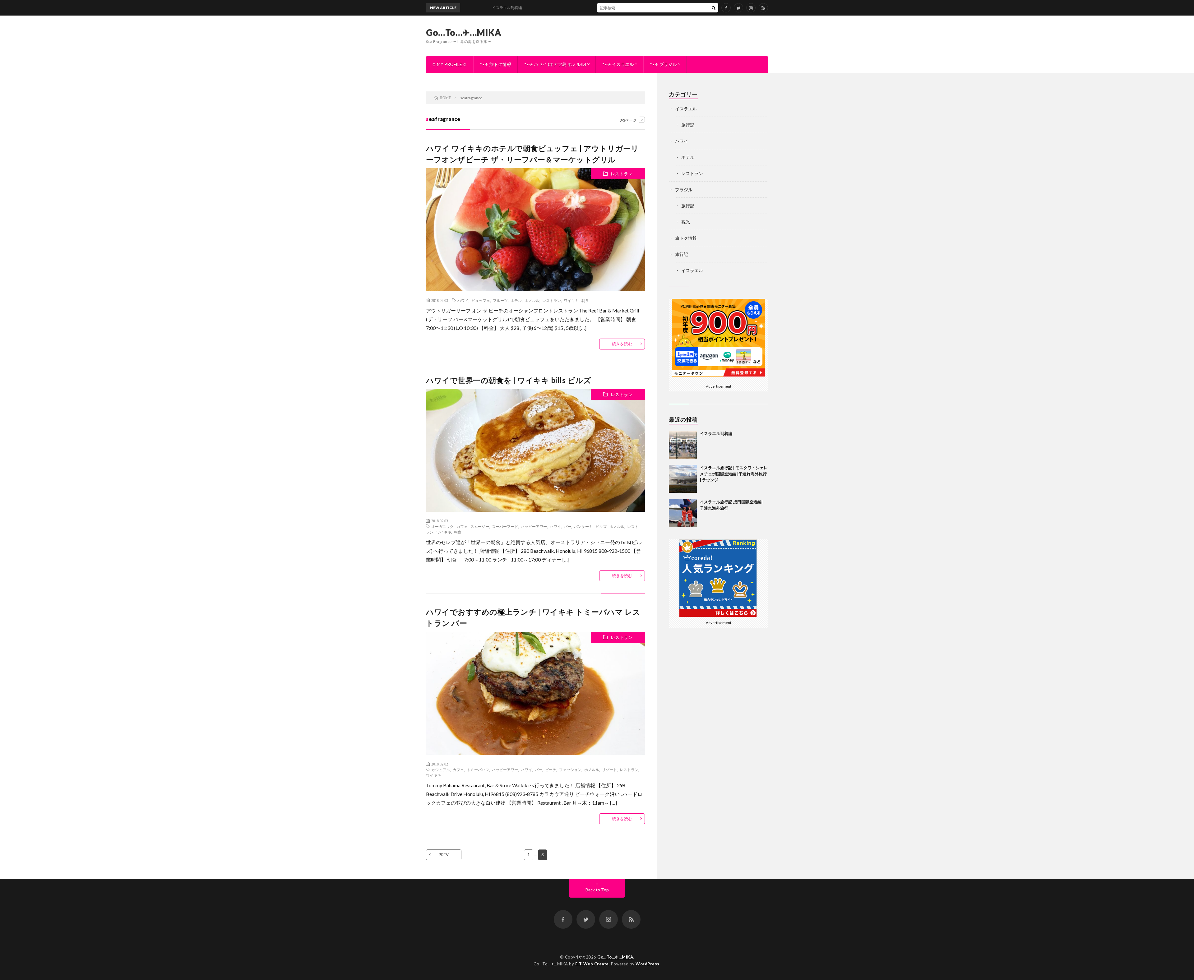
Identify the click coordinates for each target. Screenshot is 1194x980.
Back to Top (597, 889)
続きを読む (622, 343)
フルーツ (500, 300)
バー (567, 526)
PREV (444, 854)
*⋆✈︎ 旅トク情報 (495, 64)
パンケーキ (583, 526)
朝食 (585, 300)
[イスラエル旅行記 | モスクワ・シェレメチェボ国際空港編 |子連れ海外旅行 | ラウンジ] (683, 479)
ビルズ (601, 526)
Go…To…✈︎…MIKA (463, 32)
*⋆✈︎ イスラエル (618, 64)
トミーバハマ (478, 769)
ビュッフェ (480, 300)
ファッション (570, 769)
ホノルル (532, 300)
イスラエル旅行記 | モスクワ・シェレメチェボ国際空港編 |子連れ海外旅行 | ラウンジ (734, 473)
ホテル (516, 300)
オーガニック (442, 526)
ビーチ (550, 769)
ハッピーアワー (534, 526)
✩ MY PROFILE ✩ (449, 64)
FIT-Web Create (592, 963)
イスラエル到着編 (716, 433)
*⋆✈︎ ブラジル (663, 64)
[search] (713, 7)
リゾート (609, 769)
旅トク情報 (686, 238)
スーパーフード (505, 526)
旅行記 (687, 124)
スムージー (479, 526)
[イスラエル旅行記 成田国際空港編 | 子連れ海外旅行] (683, 513)
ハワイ (463, 300)
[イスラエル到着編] (683, 445)
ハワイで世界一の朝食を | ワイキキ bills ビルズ (508, 380)
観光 (685, 221)
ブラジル (683, 189)
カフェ (462, 526)
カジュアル (440, 769)
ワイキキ (571, 300)
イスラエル (686, 108)
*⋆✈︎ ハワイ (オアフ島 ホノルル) (555, 64)
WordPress (647, 963)
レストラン (621, 173)
